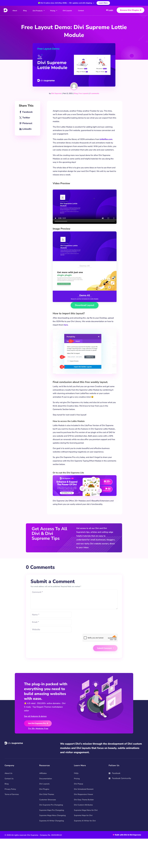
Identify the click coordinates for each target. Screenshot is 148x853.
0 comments (94, 93)
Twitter (26, 117)
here (66, 325)
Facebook (27, 112)
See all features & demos (35, 716)
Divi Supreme (56, 93)
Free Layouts (83, 93)
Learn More (103, 3)
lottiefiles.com (106, 139)
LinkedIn (27, 129)
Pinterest (27, 123)
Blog (76, 93)
